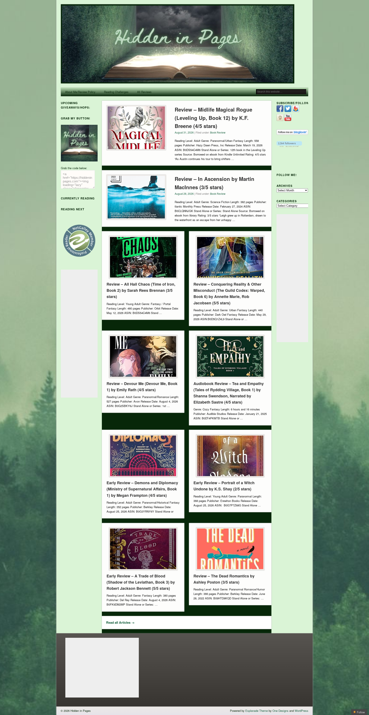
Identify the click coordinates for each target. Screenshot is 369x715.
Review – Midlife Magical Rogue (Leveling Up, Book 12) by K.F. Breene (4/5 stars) (213, 118)
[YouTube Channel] (287, 120)
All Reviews (144, 92)
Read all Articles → (120, 622)
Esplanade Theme (256, 711)
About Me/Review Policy (80, 92)
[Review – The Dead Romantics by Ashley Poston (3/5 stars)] (230, 549)
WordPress (301, 711)
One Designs (280, 711)
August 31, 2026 (184, 132)
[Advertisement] (79, 334)
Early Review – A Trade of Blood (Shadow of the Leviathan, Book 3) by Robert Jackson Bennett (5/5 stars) (141, 582)
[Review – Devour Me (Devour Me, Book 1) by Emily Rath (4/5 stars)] (143, 356)
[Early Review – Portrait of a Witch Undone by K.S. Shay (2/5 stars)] (230, 456)
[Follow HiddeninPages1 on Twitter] (287, 111)
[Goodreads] (280, 120)
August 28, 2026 (184, 193)
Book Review (218, 132)
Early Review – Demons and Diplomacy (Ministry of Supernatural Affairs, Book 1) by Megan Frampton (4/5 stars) (142, 489)
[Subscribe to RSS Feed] (295, 111)
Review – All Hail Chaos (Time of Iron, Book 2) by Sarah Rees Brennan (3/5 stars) (141, 290)
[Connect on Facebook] (280, 111)
